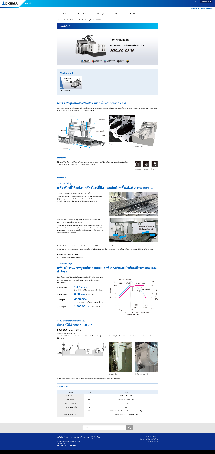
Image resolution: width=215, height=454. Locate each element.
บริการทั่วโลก (133, 14)
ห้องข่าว (65, 14)
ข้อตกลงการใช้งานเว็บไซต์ (148, 439)
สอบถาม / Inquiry (150, 14)
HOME (58, 20)
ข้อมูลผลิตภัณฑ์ (82, 14)
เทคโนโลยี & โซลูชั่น (99, 14)
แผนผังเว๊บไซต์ (151, 442)
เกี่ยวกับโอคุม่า (116, 14)
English (197, 2)
